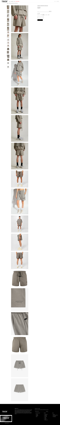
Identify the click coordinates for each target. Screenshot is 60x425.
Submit (47, 411)
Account (54, 414)
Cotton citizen (46, 414)
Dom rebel (46, 416)
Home (7, 3)
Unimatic (46, 418)
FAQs (36, 416)
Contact (37, 414)
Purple (45, 417)
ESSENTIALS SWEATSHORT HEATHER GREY (13, 3)
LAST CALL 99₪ (17, 1)
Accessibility (54, 416)
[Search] (56, 1)
